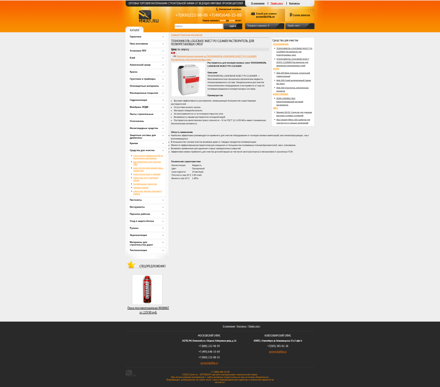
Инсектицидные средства (144, 128)
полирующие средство (145, 184)
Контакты (241, 326)
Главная (175, 35)
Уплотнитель (137, 121)
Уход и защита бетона (142, 221)
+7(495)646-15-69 (225, 15)
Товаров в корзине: (258, 25)
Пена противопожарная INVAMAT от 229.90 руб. (148, 310)
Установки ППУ (138, 50)
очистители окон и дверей (146, 174)
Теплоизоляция (138, 250)
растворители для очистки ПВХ (147, 163)
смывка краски (140, 187)
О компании (229, 326)
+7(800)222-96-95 (191, 15)
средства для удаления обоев (145, 179)
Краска (133, 72)
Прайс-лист (254, 326)
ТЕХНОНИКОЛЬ (281, 44)
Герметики (135, 36)
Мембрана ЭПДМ (139, 107)
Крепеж (134, 143)
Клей (132, 57)
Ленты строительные (141, 114)
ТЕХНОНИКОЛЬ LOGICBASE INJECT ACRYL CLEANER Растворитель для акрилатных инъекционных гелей (292, 62)
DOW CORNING (280, 94)
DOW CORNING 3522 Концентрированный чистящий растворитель (289, 101)
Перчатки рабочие (140, 214)
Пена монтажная (139, 43)
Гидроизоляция (138, 100)
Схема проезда (301, 15)
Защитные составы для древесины (143, 136)
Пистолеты (136, 200)
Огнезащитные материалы (144, 86)
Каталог (135, 30)
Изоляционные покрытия (144, 93)
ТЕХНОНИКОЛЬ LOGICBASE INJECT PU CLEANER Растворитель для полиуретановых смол (294, 51)
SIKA (275, 108)
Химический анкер (140, 65)
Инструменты (137, 207)
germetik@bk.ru (209, 363)
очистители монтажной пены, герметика (148, 169)
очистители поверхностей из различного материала (148, 157)
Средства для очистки (191, 35)
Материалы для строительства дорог (141, 243)
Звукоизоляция (138, 235)
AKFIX (276, 69)
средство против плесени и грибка (147, 192)
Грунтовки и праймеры (143, 79)
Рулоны (134, 228)
